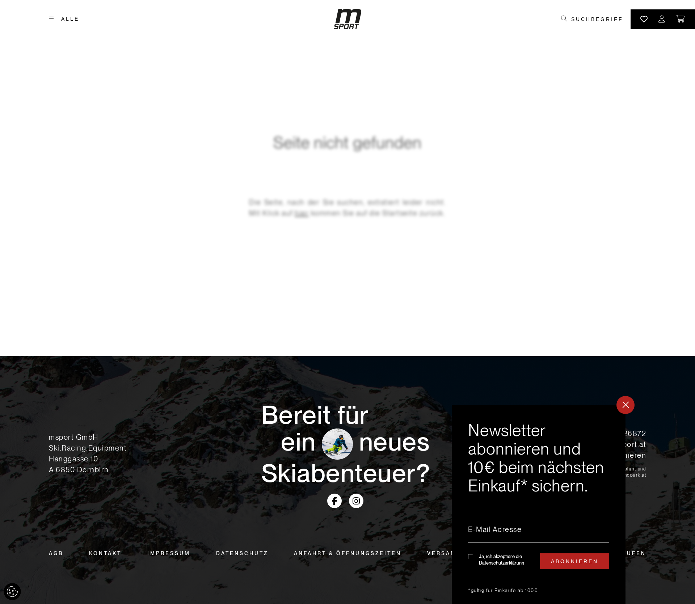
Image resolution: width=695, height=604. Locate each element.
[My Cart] (681, 19)
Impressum (168, 553)
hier (302, 213)
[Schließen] (625, 405)
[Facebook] (334, 501)
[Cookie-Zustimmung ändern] (12, 591)
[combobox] (597, 19)
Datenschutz (242, 553)
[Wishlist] (644, 19)
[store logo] (347, 19)
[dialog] (539, 504)
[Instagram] (356, 501)
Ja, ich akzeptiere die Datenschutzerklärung (501, 560)
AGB (56, 553)
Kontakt (105, 553)
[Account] (662, 19)
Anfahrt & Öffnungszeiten (347, 553)
